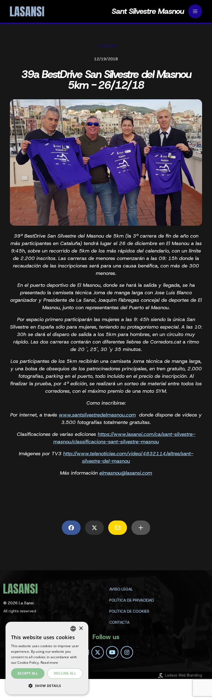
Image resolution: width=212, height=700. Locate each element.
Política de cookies (129, 611)
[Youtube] (112, 652)
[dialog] (47, 658)
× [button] (81, 628)
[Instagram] (127, 652)
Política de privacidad (131, 600)
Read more (49, 662)
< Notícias (106, 45)
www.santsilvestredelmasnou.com (97, 415)
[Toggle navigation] (195, 11)
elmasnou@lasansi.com (125, 473)
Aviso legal (121, 589)
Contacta (119, 622)
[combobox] (73, 628)
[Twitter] (97, 652)
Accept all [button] (27, 673)
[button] (47, 685)
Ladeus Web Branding (183, 675)
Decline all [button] (65, 673)
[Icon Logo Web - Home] (26, 11)
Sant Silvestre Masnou (148, 11)
